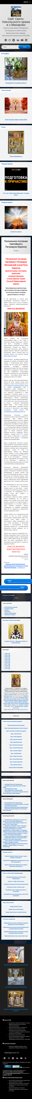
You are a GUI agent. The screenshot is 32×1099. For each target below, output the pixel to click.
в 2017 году (7, 664)
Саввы (6, 702)
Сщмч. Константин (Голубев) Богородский (16, 731)
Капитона (6, 697)
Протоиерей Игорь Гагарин (11, 788)
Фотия (26, 693)
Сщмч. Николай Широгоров (16, 759)
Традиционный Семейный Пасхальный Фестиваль (16, 965)
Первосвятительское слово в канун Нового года (16, 936)
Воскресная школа (9, 608)
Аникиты (11, 694)
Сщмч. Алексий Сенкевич (16, 739)
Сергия (26, 697)
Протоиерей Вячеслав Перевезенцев (13, 802)
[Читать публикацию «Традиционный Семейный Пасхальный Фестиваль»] (16, 954)
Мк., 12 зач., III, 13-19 (22, 709)
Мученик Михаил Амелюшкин (16, 767)
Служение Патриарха (10, 1043)
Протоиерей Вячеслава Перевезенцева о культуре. (17, 804)
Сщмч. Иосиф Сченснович (16, 756)
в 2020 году (7, 659)
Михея (26, 699)
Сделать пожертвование (10, 613)
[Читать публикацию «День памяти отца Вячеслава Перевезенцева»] (16, 976)
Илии (5, 699)
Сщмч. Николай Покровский (16, 747)
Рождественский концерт (16, 906)
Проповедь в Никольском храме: (11, 620)
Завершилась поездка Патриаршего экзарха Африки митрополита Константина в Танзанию (19, 1024)
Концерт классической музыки (16, 909)
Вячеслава (9, 699)
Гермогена (10, 702)
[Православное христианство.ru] (16, 1067)
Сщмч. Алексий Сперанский (16, 745)
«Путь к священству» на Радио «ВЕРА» (13, 790)
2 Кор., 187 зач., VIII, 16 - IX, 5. (11, 709)
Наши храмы (7, 611)
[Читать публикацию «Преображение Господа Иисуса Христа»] (16, 69)
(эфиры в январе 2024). (16, 119)
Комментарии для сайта (9, 598)
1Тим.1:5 (24, 454)
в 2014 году (7, 668)
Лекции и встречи (7, 852)
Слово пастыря (6, 90)
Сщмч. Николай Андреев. (16, 750)
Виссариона (6, 700)
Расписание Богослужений (11, 607)
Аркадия (15, 702)
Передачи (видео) (7, 164)
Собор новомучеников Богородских (12, 721)
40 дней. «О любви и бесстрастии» (16, 881)
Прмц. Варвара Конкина (16, 764)
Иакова (9, 703)
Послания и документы (9, 919)
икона (6, 694)
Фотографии (5, 53)
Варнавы (21, 700)
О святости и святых (16, 231)
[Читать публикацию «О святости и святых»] (16, 217)
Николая (26, 706)
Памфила (25, 696)
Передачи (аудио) (6, 202)
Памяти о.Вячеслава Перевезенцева (13, 873)
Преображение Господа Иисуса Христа (16, 83)
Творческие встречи (8, 902)
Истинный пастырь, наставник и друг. (16, 887)
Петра (12, 703)
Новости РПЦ (7, 1020)
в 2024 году (7, 653)
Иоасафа (14, 699)
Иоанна (18, 699)
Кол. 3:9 (20, 433)
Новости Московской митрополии (13, 1077)
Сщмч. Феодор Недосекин (16, 762)
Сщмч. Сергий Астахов (16, 733)
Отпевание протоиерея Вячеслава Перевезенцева (16, 884)
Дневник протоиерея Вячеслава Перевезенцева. (16, 807)
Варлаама (21, 697)
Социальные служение (10, 614)
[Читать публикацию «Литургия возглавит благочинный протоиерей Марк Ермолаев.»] (16, 999)
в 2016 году (7, 665)
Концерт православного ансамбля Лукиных (16, 912)
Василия (21, 705)
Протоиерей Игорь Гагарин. (11, 805)
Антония (23, 699)
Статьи (3, 127)
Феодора (26, 703)
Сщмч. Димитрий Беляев (16, 742)
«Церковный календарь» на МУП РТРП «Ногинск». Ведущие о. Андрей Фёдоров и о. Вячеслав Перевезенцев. (15, 845)
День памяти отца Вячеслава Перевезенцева (16, 987)
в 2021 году (7, 658)
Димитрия (25, 700)
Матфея (11, 700)
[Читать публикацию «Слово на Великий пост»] (16, 142)
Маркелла (25, 702)
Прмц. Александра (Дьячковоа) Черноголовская (16, 728)
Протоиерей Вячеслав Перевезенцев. (13, 784)
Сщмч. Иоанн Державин (16, 736)
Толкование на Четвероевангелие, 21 (14, 411)
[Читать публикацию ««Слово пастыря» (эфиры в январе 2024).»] (16, 105)
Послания (16, 250)
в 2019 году (7, 661)
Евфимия (16, 700)
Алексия (13, 705)
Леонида (17, 706)
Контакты (7, 610)
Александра (6, 696)
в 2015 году (7, 667)
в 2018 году (7, 662)
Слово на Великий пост (16, 156)
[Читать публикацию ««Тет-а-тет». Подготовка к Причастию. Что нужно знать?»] (16, 179)
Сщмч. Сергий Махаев (16, 753)
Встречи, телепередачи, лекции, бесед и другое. (16, 836)
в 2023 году (7, 655)
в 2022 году (7, 656)
